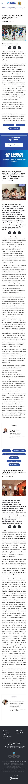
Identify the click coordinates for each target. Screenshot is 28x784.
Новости (20, 7)
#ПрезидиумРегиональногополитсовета (14, 454)
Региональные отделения (6, 733)
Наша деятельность (12, 7)
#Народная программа (14, 461)
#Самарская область (19, 450)
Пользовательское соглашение (14, 766)
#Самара (20, 124)
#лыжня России (9, 124)
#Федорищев (14, 457)
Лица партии (18, 730)
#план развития (14, 464)
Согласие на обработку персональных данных (14, 771)
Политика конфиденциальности (14, 767)
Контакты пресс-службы (7, 737)
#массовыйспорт (14, 128)
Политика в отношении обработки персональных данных (14, 769)
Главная (3, 7)
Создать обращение (14, 145)
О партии (5, 730)
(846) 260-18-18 (14, 744)
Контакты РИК (19, 733)
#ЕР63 (6, 450)
